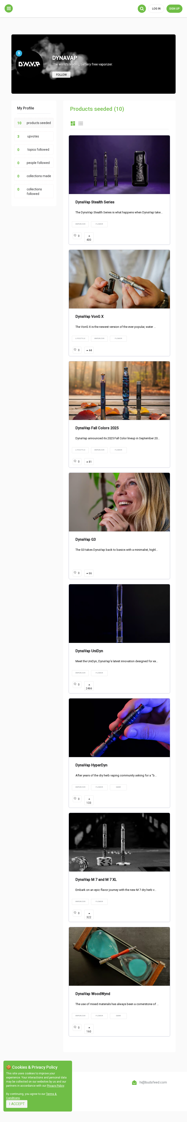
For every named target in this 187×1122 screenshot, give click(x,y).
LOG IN (156, 8)
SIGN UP (174, 8)
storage (80, 123)
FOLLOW (61, 74)
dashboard (73, 123)
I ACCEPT (17, 1104)
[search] (142, 9)
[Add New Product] (8, 8)
